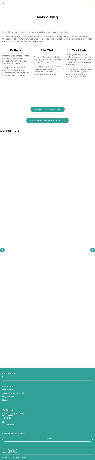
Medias (5, 400)
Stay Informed (8, 396)
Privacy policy (8, 390)
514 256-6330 (8, 424)
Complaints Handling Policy (13, 393)
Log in (4, 377)
